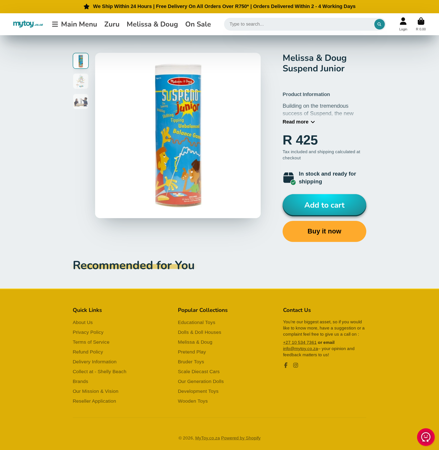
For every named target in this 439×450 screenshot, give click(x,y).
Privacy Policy (88, 332)
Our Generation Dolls (201, 381)
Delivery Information (95, 361)
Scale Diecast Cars (199, 371)
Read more (295, 122)
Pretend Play (192, 351)
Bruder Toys (191, 361)
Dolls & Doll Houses (199, 332)
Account (403, 24)
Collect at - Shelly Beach (99, 371)
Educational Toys (196, 322)
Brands (80, 381)
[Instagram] (295, 365)
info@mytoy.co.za (300, 348)
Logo (28, 24)
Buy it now (324, 231)
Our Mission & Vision (95, 391)
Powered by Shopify (241, 438)
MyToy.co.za (207, 438)
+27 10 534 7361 (300, 342)
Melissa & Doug (152, 24)
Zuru (112, 24)
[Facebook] (286, 365)
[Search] (379, 24)
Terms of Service (91, 342)
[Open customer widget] (426, 438)
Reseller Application (94, 401)
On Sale (198, 24)
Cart (421, 24)
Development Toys (198, 391)
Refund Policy (88, 351)
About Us (83, 322)
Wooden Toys (193, 401)
